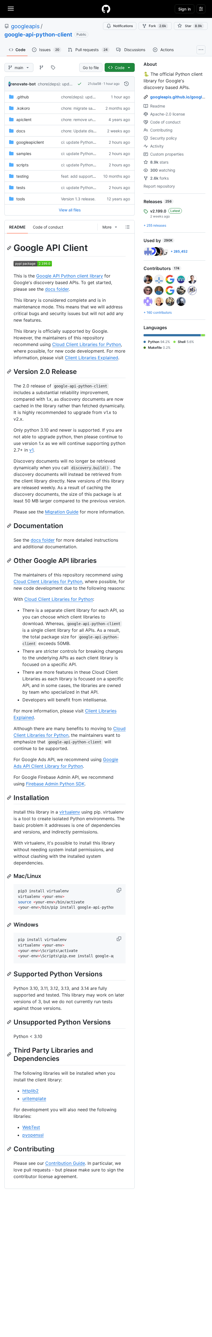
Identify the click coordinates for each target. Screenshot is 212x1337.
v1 (31, 450)
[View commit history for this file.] (126, 84)
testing (22, 176)
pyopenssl (33, 1135)
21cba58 (94, 84)
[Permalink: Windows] (10, 925)
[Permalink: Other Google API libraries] (10, 560)
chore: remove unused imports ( (89, 119)
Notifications (123, 26)
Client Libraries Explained (91, 357)
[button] (119, 890)
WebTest (31, 1127)
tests (20, 187)
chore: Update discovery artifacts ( (92, 131)
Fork (157, 26)
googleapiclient (30, 142)
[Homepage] (106, 8)
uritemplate (34, 1098)
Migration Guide (61, 512)
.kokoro (23, 108)
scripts (22, 164)
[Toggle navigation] (11, 8)
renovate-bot (23, 84)
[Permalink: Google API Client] (10, 248)
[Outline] (127, 226)
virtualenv (69, 812)
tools (20, 198)
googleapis (25, 26)
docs (20, 131)
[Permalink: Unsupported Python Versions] (10, 1022)
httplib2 (30, 1091)
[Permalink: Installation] (10, 797)
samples (23, 153)
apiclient (23, 119)
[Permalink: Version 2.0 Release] (10, 371)
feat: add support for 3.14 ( (85, 176)
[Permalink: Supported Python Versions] (10, 974)
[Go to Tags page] (53, 67)
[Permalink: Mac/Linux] (10, 876)
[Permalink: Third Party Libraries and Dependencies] (10, 1054)
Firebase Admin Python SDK (55, 784)
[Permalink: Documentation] (10, 525)
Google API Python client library (69, 276)
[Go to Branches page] (41, 67)
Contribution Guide (65, 1163)
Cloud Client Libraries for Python (86, 344)
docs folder (57, 289)
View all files (70, 210)
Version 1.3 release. (78, 198)
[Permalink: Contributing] (10, 1149)
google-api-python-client (38, 34)
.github (22, 97)
